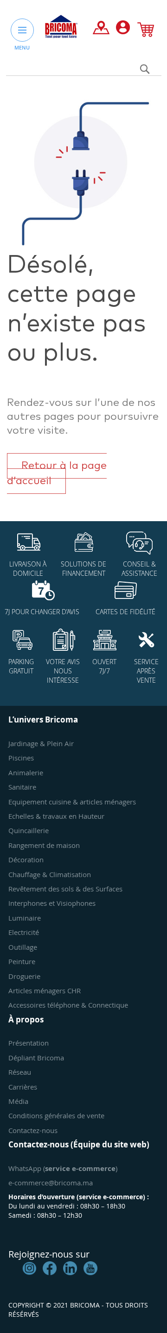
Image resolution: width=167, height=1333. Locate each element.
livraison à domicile (27, 569)
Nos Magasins (101, 29)
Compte (123, 29)
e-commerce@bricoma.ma (50, 1182)
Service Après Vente (146, 671)
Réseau (19, 1072)
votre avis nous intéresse (63, 671)
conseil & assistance (139, 569)
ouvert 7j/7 (104, 666)
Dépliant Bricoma (36, 1057)
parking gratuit (21, 666)
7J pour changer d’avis (42, 611)
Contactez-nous (33, 1130)
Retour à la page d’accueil (57, 473)
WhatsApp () (62, 1168)
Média (18, 1101)
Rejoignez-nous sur (49, 1254)
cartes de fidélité (125, 611)
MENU (22, 47)
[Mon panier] (145, 31)
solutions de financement (83, 569)
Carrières (22, 1086)
